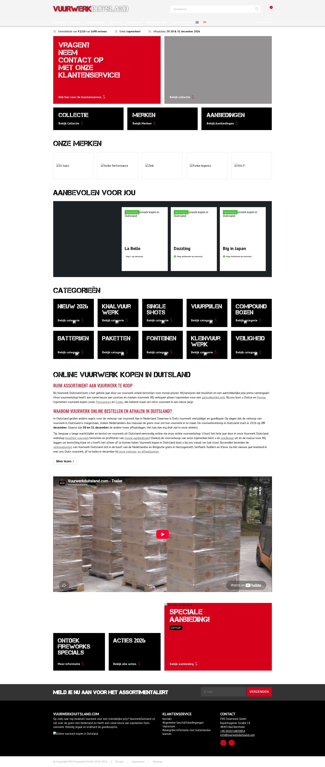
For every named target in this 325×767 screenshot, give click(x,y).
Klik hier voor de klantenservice (79, 97)
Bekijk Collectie (68, 123)
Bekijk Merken (142, 123)
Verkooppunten (156, 22)
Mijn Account (264, 22)
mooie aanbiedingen (137, 438)
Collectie (59, 22)
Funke (119, 402)
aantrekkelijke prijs (213, 397)
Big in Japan (234, 248)
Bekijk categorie (69, 320)
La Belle (132, 248)
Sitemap (157, 761)
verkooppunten (62, 447)
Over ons (116, 22)
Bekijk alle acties (124, 664)
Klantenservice (182, 22)
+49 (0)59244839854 (232, 731)
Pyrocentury (103, 402)
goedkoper (227, 438)
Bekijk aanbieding (182, 664)
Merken (75, 22)
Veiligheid (134, 22)
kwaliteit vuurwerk (77, 438)
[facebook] (223, 743)
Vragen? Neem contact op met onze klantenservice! (89, 60)
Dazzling (182, 248)
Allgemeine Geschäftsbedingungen (183, 722)
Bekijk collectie (180, 97)
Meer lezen (63, 461)
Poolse (261, 397)
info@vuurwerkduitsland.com (237, 735)
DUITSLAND (90, 9)
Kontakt (167, 719)
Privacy (119, 761)
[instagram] (232, 743)
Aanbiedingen (95, 22)
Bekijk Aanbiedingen (220, 123)
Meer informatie (69, 664)
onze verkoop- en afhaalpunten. (139, 451)
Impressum (168, 726)
